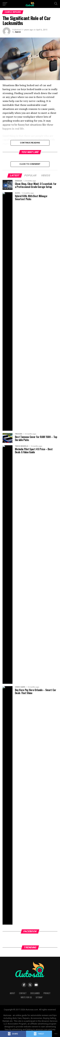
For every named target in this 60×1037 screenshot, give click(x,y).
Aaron (18, 32)
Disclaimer (35, 993)
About (12, 993)
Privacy (47, 993)
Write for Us (26, 997)
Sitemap (39, 997)
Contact (23, 993)
